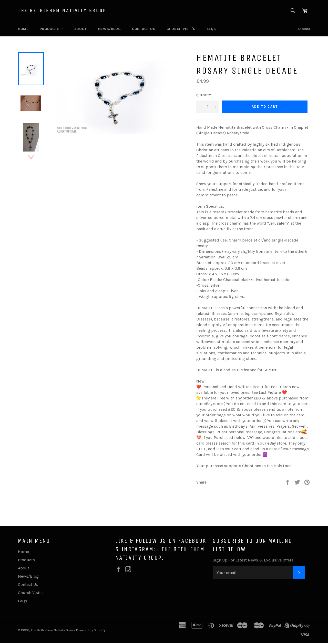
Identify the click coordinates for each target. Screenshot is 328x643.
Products (50, 29)
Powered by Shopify (90, 630)
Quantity (203, 95)
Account (304, 29)
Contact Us (143, 29)
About (80, 29)
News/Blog (109, 29)
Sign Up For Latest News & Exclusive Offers (253, 560)
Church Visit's (181, 29)
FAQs (211, 29)
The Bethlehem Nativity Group (62, 10)
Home (23, 29)
